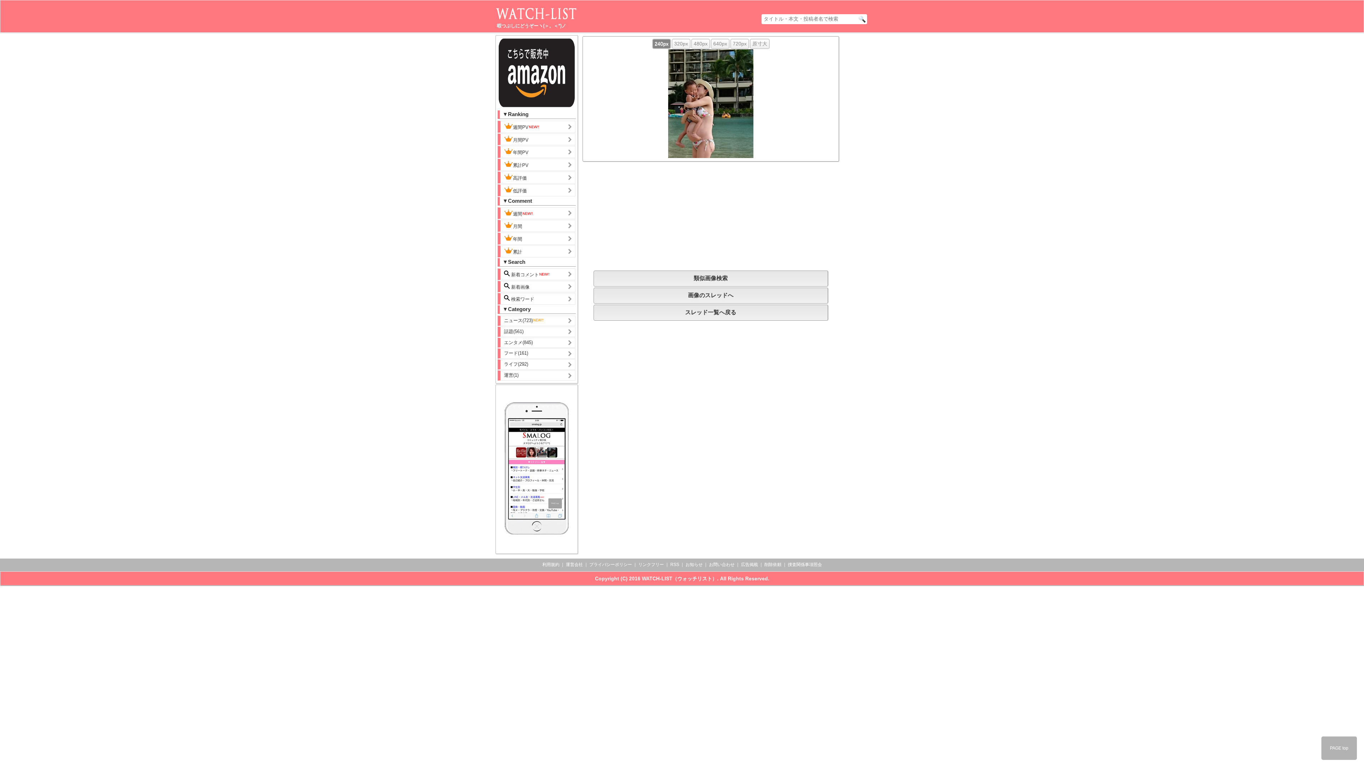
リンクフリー (651, 564)
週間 (517, 214)
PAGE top (1339, 748)
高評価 (520, 178)
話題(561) (514, 331)
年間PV (521, 152)
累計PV (521, 165)
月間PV (521, 140)
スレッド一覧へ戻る (710, 312)
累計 (517, 252)
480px (701, 44)
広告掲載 (749, 564)
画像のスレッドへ (711, 295)
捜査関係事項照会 (805, 564)
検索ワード (522, 299)
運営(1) (511, 375)
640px (720, 44)
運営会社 (574, 564)
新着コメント (524, 274)
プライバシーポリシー (610, 564)
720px (740, 44)
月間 (517, 226)
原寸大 (759, 44)
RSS (674, 564)
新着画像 (520, 287)
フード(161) (516, 353)
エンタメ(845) (518, 342)
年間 (517, 239)
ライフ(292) (516, 364)
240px (662, 44)
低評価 (520, 191)
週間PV (521, 127)
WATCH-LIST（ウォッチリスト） (679, 578)
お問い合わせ (722, 564)
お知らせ (694, 564)
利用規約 (550, 564)
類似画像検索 (711, 278)
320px (681, 44)
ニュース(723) (518, 320)
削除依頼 (772, 564)
